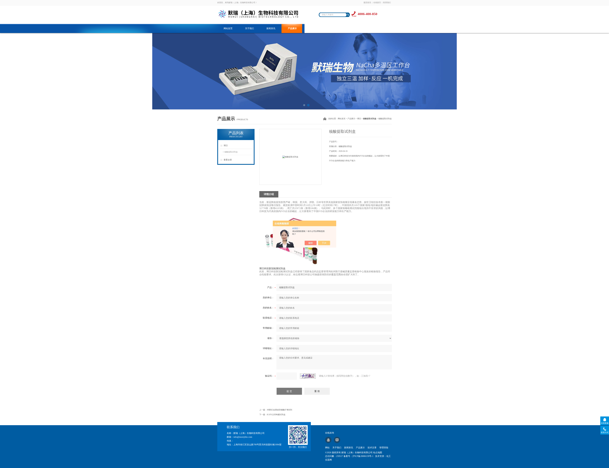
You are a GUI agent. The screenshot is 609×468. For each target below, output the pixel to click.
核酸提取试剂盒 (231, 152)
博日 (359, 119)
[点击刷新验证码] (308, 376)
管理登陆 (383, 447)
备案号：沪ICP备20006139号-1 (358, 456)
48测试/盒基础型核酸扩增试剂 (279, 410)
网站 (327, 447)
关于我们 (249, 28)
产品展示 (292, 28)
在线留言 (377, 2)
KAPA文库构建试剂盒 (276, 414)
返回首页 (367, 2)
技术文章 (313, 28)
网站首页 (228, 28)
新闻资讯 (270, 28)
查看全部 (228, 160)
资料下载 (335, 28)
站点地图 (377, 452)
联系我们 (387, 2)
